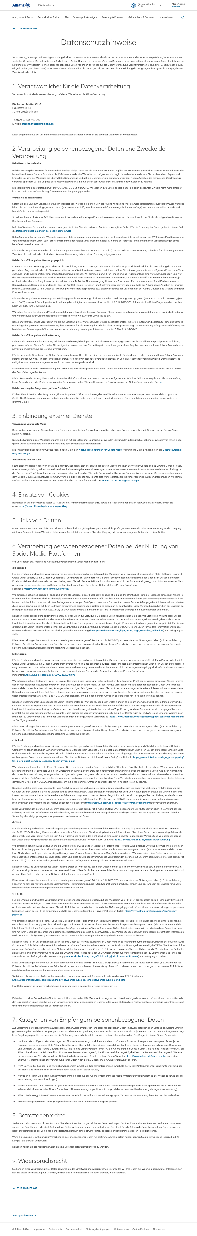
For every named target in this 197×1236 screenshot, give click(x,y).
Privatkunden (44, 5)
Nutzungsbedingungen (98, 1229)
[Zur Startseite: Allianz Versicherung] (21, 5)
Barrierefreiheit (74, 1229)
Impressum (39, 1229)
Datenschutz (55, 1229)
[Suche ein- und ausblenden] (182, 17)
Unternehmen (121, 1229)
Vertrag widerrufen (22, 1215)
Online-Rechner (140, 1229)
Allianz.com (159, 1229)
